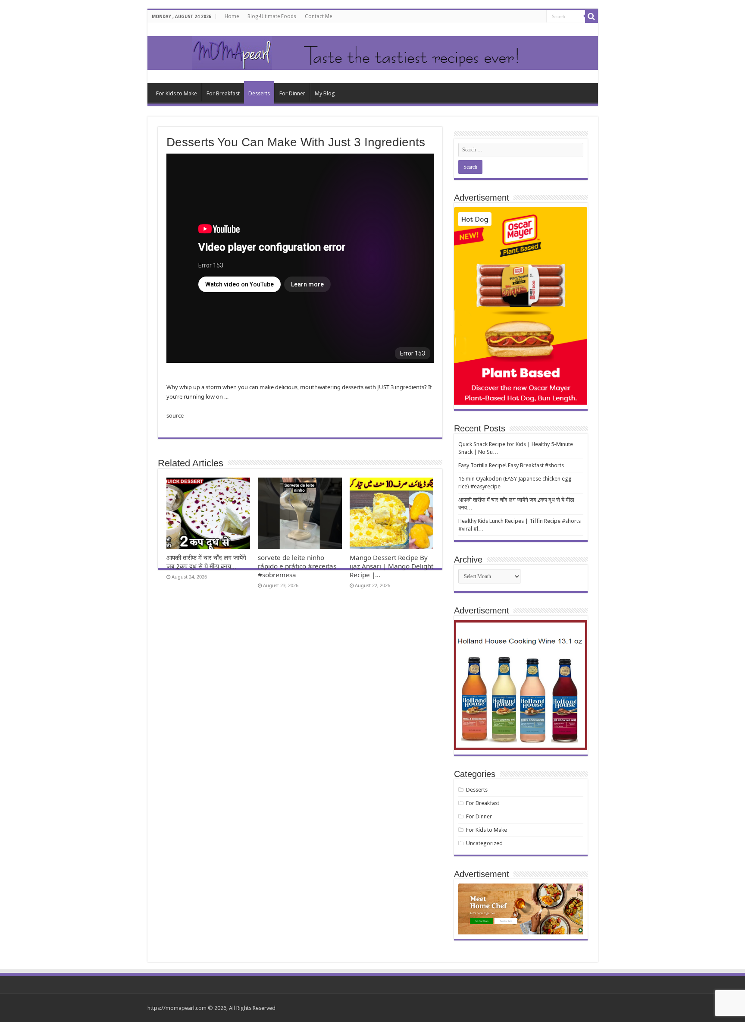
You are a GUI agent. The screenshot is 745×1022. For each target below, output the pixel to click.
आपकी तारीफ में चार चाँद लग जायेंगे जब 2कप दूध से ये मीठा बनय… (206, 561)
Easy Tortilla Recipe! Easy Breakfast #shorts (511, 465)
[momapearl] (372, 53)
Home (232, 16)
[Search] (591, 16)
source (175, 415)
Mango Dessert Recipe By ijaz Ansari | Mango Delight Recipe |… (391, 566)
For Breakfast (223, 93)
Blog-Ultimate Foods (271, 16)
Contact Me (318, 16)
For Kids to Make (176, 93)
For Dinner (292, 93)
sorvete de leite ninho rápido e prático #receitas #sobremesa (297, 566)
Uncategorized (484, 843)
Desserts (259, 93)
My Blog (325, 93)
